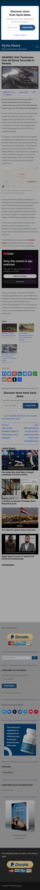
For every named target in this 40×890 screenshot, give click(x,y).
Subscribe (27, 27)
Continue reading (20, 35)
